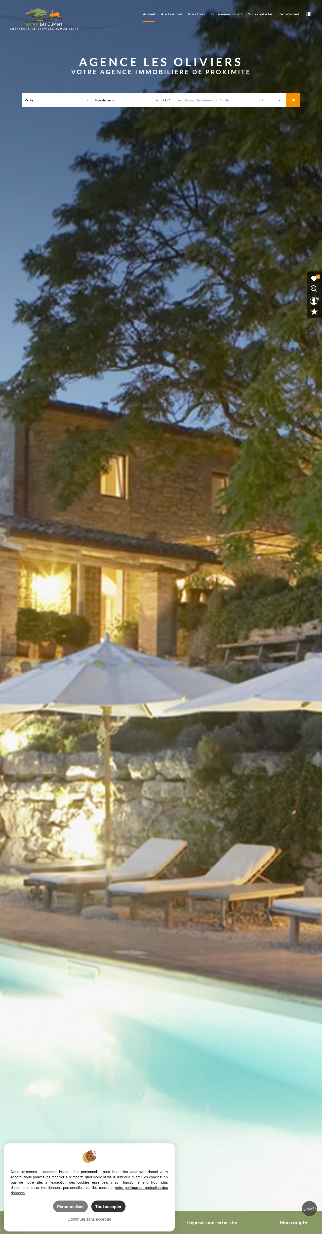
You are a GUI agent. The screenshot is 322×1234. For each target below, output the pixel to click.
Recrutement (288, 14)
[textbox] (217, 100)
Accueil (149, 14)
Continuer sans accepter (89, 1219)
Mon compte (293, 1222)
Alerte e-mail (171, 14)
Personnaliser (70, 1206)
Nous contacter (260, 14)
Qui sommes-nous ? (226, 14)
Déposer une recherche (212, 1222)
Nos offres (196, 14)
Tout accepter (108, 1206)
